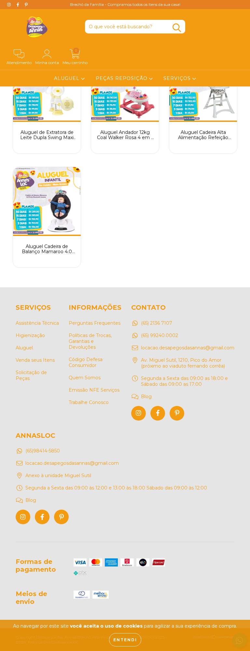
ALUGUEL (67, 78)
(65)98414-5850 (42, 451)
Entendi (125, 639)
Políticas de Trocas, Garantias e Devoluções (90, 341)
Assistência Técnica (37, 323)
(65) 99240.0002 (159, 335)
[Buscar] (176, 27)
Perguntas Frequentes (94, 323)
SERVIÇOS (177, 78)
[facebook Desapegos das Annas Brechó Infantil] (157, 413)
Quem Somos (85, 378)
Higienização (30, 335)
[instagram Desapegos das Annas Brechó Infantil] (138, 413)
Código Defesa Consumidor (86, 362)
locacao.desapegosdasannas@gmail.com (187, 348)
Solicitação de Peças (31, 375)
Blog (146, 396)
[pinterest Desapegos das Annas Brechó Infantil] (177, 413)
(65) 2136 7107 (156, 323)
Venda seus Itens (35, 360)
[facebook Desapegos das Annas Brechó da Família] (18, 4)
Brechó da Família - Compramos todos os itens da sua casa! (125, 4)
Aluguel (24, 348)
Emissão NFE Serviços (94, 390)
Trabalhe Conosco (89, 402)
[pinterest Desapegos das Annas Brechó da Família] (26, 4)
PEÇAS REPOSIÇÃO (122, 78)
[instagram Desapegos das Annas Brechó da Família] (9, 4)
